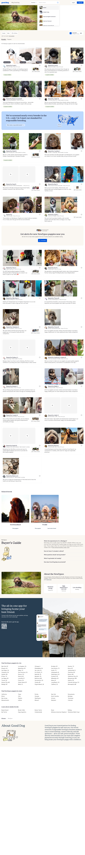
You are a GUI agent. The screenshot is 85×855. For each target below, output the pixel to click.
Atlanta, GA (71, 680)
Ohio (19, 696)
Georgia (37, 696)
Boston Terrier (38, 710)
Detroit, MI (20, 676)
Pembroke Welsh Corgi (73, 712)
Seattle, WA (4, 674)
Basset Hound (4, 710)
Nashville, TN (38, 674)
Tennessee (70, 698)
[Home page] (5, 2)
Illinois (3, 696)
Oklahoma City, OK (73, 676)
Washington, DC (55, 674)
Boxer (52, 710)
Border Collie (21, 710)
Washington (38, 698)
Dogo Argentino (22, 712)
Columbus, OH (5, 672)
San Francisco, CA (22, 672)
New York (53, 694)
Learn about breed (52, 528)
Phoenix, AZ (4, 668)
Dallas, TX (20, 670)
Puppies (9, 39)
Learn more (48, 579)
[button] (11, 56)
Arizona (53, 698)
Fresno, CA (21, 680)
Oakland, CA (54, 684)
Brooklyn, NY (54, 666)
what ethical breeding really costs (60, 547)
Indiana (20, 700)
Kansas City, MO (5, 682)
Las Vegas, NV (4, 678)
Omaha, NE (37, 682)
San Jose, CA (38, 670)
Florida (36, 694)
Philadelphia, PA (39, 668)
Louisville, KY (21, 678)
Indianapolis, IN (55, 672)
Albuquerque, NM (72, 678)
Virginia (20, 698)
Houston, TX (71, 666)
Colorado (70, 700)
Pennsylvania (71, 694)
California (4, 694)
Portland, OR (54, 676)
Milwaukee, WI (54, 678)
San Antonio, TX (55, 668)
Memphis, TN (38, 676)
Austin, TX (53, 670)
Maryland (53, 700)
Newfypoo (10, 718)
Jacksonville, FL (72, 670)
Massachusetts (5, 700)
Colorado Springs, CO (73, 682)
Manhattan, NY (22, 668)
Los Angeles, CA (22, 666)
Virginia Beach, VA (39, 684)
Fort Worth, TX (38, 672)
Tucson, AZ (4, 680)
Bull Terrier (4, 712)
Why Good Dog (15, 2)
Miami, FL (20, 684)
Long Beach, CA (55, 682)
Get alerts (43, 240)
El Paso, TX (4, 676)
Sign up (80, 2)
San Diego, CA (5, 670)
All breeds (3, 718)
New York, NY (4, 666)
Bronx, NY (70, 668)
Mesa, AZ (53, 680)
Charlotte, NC (71, 672)
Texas (19, 694)
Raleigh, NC (4, 684)
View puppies (15, 528)
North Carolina (55, 696)
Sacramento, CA (39, 680)
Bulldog (70, 710)
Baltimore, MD (38, 678)
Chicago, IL (38, 666)
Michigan (70, 696)
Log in (73, 2)
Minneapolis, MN (72, 684)
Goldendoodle (38, 712)
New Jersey (4, 698)
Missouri (37, 700)
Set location (11, 36)
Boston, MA (70, 674)
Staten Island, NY (22, 682)
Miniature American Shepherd (59, 712)
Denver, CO (21, 674)
